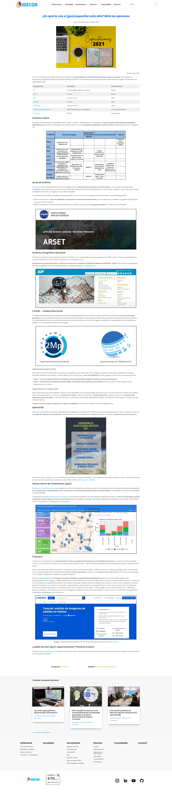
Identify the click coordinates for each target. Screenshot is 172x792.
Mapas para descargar (98, 753)
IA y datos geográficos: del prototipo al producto (46, 711)
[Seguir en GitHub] (142, 780)
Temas (96, 747)
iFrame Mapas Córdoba (75, 763)
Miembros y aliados (27, 749)
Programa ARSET (40, 187)
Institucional (56, 4)
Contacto (117, 4)
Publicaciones (99, 749)
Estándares (98, 762)
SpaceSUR (36, 106)
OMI (68, 755)
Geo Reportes (72, 749)
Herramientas (81, 4)
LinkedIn (92, 480)
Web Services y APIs (74, 760)
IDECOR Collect (72, 758)
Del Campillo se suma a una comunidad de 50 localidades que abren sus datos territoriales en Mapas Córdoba (86, 714)
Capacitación (99, 759)
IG (34, 90)
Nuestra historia (26, 752)
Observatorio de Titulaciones (44, 488)
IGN (34, 98)
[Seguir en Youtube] (133, 780)
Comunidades (106, 4)
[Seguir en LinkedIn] (125, 780)
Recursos (93, 4)
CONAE (35, 102)
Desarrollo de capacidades (106, 667)
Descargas (98, 756)
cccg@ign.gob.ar (90, 266)
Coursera (36, 113)
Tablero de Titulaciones (41, 109)
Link (35, 202)
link (33, 127)
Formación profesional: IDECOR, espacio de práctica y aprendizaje (123, 712)
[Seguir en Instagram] (117, 780)
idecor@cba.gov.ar (48, 651)
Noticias (52, 716)
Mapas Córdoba (73, 747)
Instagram (83, 480)
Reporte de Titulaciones (59, 497)
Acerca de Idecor (26, 747)
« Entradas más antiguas (41, 732)
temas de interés (45, 578)
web (80, 257)
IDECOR (38, 716)
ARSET (35, 94)
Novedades (69, 4)
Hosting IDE (71, 752)
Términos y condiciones (29, 755)
